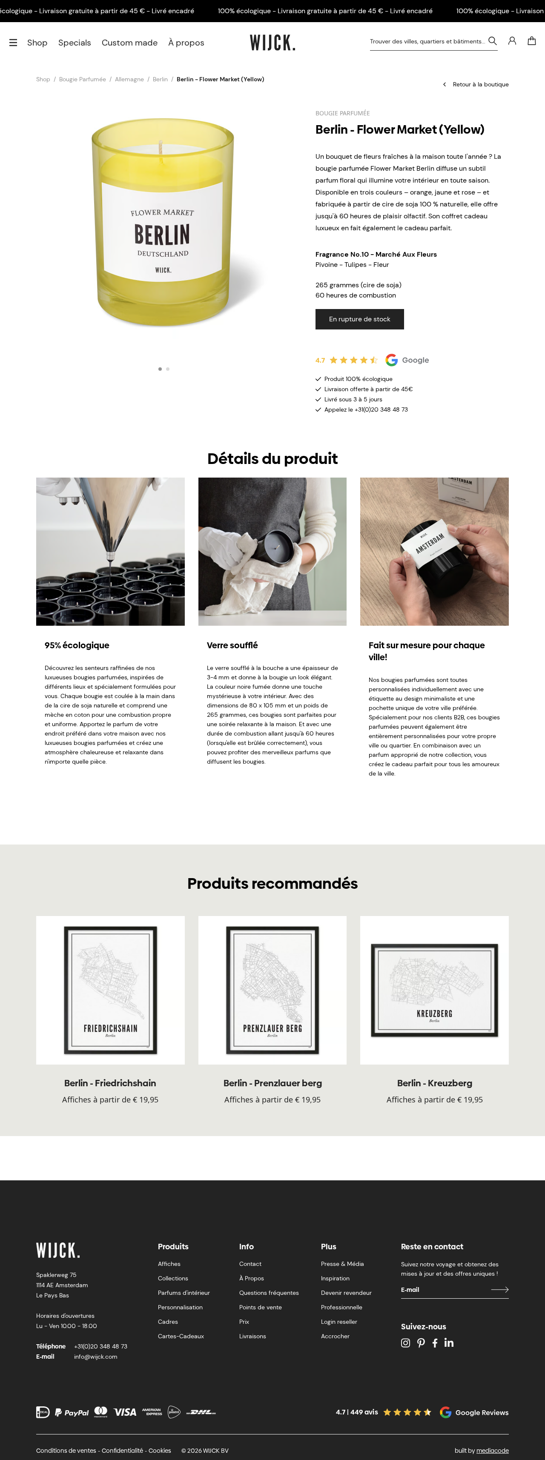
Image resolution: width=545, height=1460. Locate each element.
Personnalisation (180, 1307)
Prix (244, 1321)
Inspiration (335, 1278)
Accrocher (335, 1336)
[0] (532, 41)
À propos (186, 42)
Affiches (169, 1264)
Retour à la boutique (481, 84)
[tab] (160, 369)
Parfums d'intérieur (184, 1293)
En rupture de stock (359, 319)
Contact (250, 1264)
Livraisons (252, 1336)
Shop (37, 42)
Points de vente (260, 1307)
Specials (74, 42)
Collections (173, 1278)
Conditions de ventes (66, 1450)
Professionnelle (341, 1307)
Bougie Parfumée (82, 79)
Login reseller (339, 1321)
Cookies (160, 1450)
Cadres (168, 1321)
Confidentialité (122, 1450)
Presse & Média (342, 1264)
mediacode (492, 1450)
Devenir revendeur (346, 1293)
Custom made (130, 42)
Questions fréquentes (269, 1293)
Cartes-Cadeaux (181, 1336)
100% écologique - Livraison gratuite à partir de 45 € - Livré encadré (325, 10)
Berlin (160, 79)
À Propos (251, 1278)
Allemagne (129, 79)
